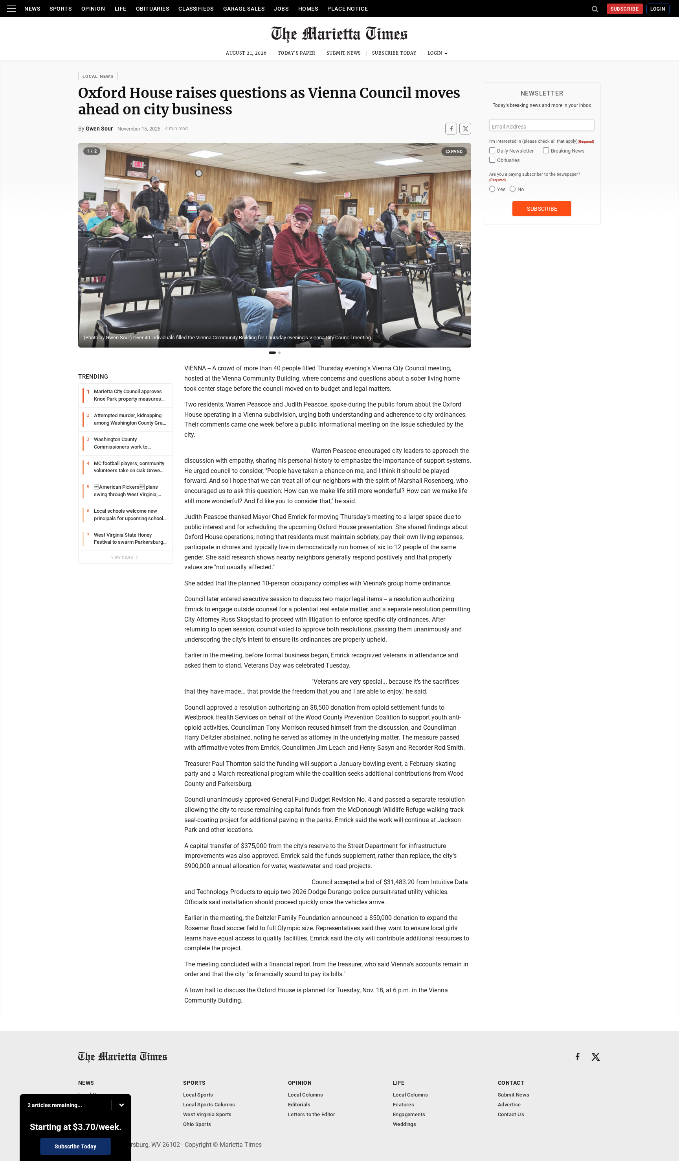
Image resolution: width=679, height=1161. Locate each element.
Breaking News (568, 151)
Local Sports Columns (209, 1105)
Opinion (93, 9)
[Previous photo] (90, 245)
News (32, 9)
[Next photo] (460, 245)
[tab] (272, 352)
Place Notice (347, 9)
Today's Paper (297, 53)
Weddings (404, 1124)
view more (122, 557)
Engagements (409, 1114)
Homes (308, 9)
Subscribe (625, 9)
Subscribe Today (394, 53)
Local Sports (198, 1095)
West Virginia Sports (207, 1114)
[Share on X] (465, 128)
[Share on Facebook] (451, 128)
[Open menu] (11, 9)
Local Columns (305, 1095)
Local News (98, 76)
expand (454, 151)
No (521, 189)
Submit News (344, 53)
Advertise (509, 1105)
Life (121, 9)
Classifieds (195, 9)
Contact (511, 1083)
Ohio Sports (197, 1124)
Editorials (299, 1105)
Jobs (281, 9)
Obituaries (152, 9)
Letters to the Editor (311, 1114)
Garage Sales (244, 9)
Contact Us (511, 1114)
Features (403, 1105)
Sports (61, 9)
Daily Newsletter (515, 151)
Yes (501, 189)
